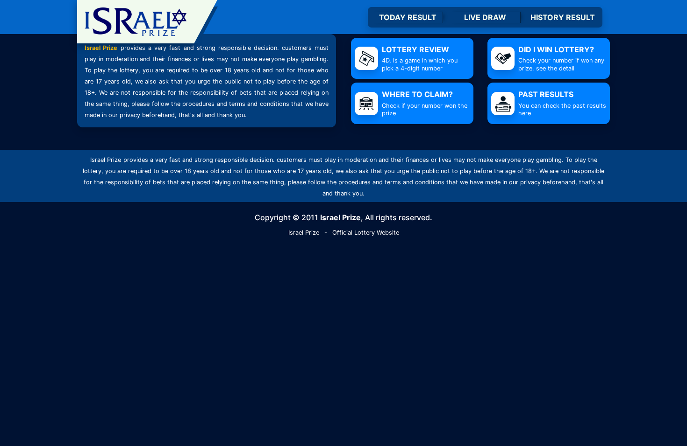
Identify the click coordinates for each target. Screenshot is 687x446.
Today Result (408, 17)
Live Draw (485, 17)
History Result (562, 17)
